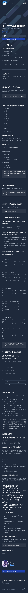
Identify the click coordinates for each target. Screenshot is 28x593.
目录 (5, 36)
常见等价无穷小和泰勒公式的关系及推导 (15, 345)
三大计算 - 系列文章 (10, 39)
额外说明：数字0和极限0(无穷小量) (14, 96)
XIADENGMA (8, 588)
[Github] (11, 565)
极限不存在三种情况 (10, 211)
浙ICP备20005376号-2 (12, 589)
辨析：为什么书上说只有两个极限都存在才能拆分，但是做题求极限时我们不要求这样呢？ (14, 174)
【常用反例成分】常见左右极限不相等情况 (15, 193)
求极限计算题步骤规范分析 (12, 545)
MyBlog (11, 3)
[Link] (13, 565)
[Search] (23, 3)
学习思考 (4, 23)
